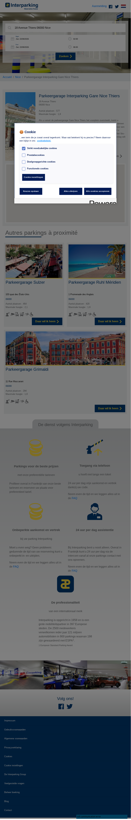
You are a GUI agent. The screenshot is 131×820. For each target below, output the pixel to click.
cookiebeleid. (44, 141)
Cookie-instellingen (33, 177)
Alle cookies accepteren (98, 191)
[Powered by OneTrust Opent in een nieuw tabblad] (102, 201)
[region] (65, 163)
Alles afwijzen (71, 191)
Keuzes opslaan (31, 191)
